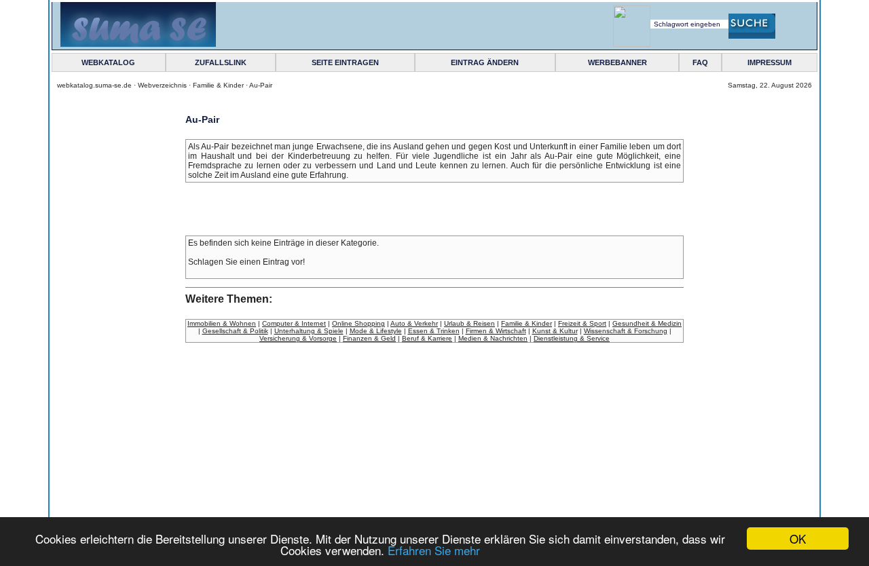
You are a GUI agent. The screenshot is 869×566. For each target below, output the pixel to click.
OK (798, 538)
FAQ (700, 62)
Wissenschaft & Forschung (625, 331)
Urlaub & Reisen (469, 323)
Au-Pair (260, 85)
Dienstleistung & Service (572, 338)
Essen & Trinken (434, 331)
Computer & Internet (294, 323)
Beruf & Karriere (427, 338)
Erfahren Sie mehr (434, 550)
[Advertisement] (122, 342)
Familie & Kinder (218, 85)
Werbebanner (617, 62)
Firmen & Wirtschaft (496, 331)
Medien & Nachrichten (493, 338)
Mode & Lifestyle (376, 331)
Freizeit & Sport (582, 323)
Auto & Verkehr (414, 323)
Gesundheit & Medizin (647, 323)
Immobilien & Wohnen (221, 323)
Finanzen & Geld (369, 338)
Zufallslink (220, 62)
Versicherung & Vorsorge (298, 338)
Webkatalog (108, 62)
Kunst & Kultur (555, 331)
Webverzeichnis (162, 85)
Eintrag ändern (485, 62)
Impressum (769, 62)
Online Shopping (358, 323)
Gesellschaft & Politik (235, 331)
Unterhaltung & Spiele (309, 331)
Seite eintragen (345, 62)
